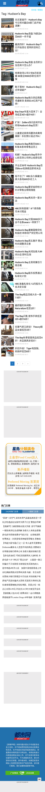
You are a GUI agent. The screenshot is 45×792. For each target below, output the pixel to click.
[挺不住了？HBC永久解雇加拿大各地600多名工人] (7, 181)
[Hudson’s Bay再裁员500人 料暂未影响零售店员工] (7, 148)
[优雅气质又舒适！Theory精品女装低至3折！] (7, 331)
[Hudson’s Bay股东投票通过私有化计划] (7, 278)
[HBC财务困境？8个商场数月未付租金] (7, 213)
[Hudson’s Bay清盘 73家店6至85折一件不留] (7, 38)
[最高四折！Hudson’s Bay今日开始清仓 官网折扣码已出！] (7, 49)
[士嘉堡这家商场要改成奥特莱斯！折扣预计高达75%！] (7, 138)
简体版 (33, 10)
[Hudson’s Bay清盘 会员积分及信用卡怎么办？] (7, 67)
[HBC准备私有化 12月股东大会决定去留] (7, 288)
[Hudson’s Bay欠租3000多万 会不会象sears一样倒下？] (7, 224)
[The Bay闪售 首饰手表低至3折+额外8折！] (7, 321)
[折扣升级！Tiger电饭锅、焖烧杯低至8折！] (7, 353)
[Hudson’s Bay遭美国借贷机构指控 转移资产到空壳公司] (7, 235)
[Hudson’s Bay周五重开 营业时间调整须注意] (7, 245)
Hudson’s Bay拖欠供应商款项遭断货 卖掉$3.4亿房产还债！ (28, 100)
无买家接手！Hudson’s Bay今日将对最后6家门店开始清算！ (28, 22)
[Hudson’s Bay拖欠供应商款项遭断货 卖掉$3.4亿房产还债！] (7, 102)
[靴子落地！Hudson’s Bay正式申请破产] (7, 91)
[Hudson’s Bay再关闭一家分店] (7, 202)
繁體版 (40, 10)
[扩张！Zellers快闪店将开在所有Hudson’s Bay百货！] (7, 127)
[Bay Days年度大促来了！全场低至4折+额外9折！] (7, 116)
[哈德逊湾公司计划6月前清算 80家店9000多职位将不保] (7, 78)
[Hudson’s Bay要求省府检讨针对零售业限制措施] (7, 191)
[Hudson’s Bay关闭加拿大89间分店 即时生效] (7, 256)
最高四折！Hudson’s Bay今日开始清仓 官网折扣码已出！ (28, 47)
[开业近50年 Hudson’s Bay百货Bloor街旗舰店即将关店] (7, 170)
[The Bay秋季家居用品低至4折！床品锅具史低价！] (7, 342)
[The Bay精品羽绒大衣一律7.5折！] (7, 299)
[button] (41, 3)
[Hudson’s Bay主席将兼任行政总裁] (7, 267)
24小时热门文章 (12, 511)
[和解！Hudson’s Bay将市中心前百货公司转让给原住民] (7, 159)
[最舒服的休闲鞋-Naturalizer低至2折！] (7, 310)
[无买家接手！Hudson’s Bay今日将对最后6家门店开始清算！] (7, 24)
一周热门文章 (33, 511)
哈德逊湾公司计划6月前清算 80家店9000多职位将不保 (28, 76)
